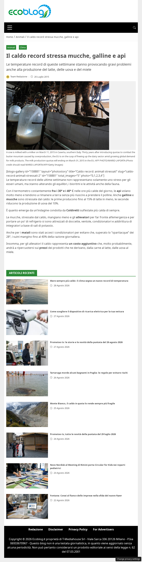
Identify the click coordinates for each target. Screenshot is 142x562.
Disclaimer (55, 529)
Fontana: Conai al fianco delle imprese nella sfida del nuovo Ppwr (86, 495)
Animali (11, 47)
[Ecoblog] (29, 11)
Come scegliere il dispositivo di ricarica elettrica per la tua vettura (87, 311)
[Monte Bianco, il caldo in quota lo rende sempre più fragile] (27, 414)
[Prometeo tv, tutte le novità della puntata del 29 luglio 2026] (27, 445)
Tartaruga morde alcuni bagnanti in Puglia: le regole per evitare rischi (89, 372)
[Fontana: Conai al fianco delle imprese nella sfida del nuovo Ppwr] (27, 506)
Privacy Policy (78, 529)
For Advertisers (103, 529)
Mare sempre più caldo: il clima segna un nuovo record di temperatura (89, 280)
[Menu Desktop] (9, 27)
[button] (134, 28)
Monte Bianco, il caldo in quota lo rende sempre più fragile (82, 403)
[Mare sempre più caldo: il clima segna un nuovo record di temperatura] (27, 291)
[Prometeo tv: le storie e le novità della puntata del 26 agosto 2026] (27, 353)
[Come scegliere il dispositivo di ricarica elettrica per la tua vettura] (27, 322)
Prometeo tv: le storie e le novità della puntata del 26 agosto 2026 (86, 342)
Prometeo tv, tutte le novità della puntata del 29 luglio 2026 (83, 434)
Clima (23, 47)
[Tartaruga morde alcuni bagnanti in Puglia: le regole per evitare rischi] (27, 383)
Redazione (35, 529)
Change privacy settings (128, 558)
